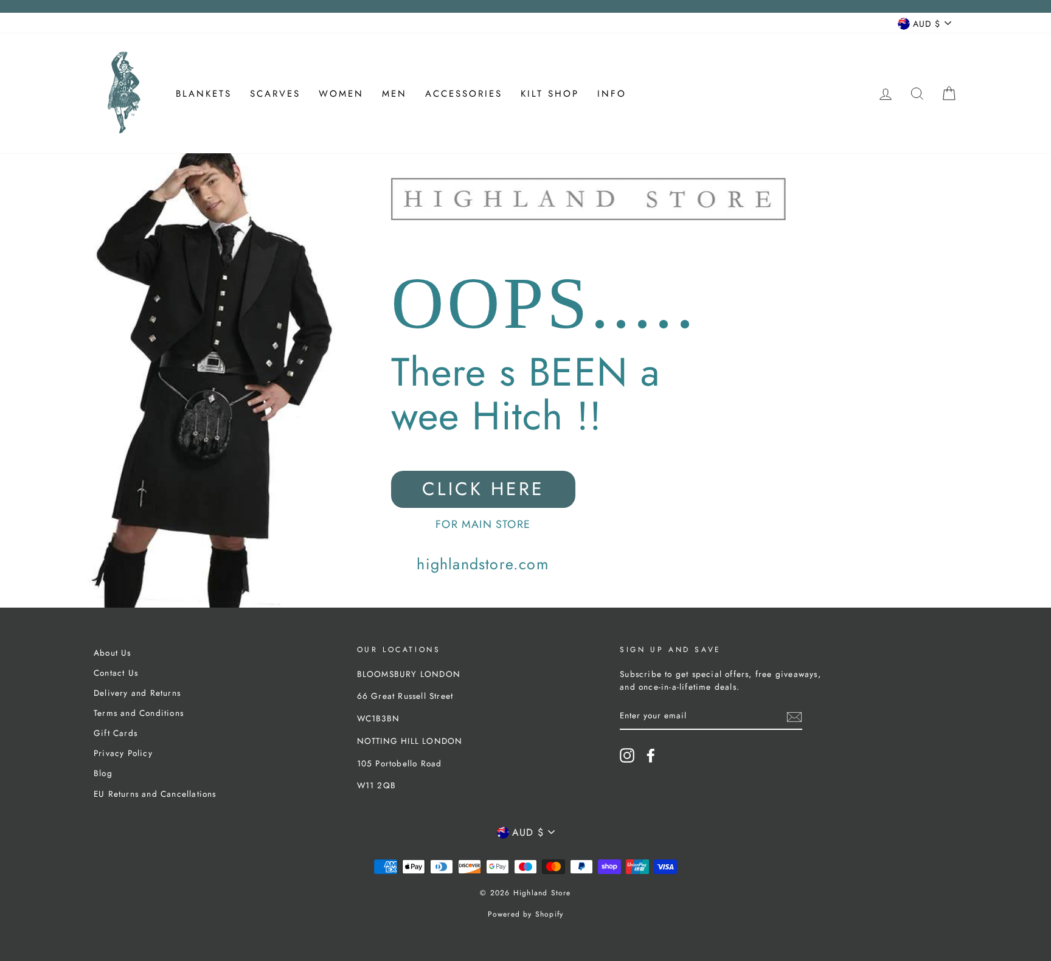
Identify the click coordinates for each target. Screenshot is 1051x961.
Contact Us (116, 673)
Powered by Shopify (526, 914)
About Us (112, 653)
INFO (611, 93)
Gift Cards (115, 733)
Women (341, 93)
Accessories (463, 93)
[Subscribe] (794, 716)
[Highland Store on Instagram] (627, 755)
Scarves (275, 93)
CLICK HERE (483, 489)
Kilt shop (550, 93)
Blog (103, 773)
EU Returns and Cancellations (155, 794)
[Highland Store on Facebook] (650, 755)
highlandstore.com (483, 563)
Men (394, 93)
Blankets (204, 93)
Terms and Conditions (139, 713)
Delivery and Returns (137, 693)
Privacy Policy (123, 753)
